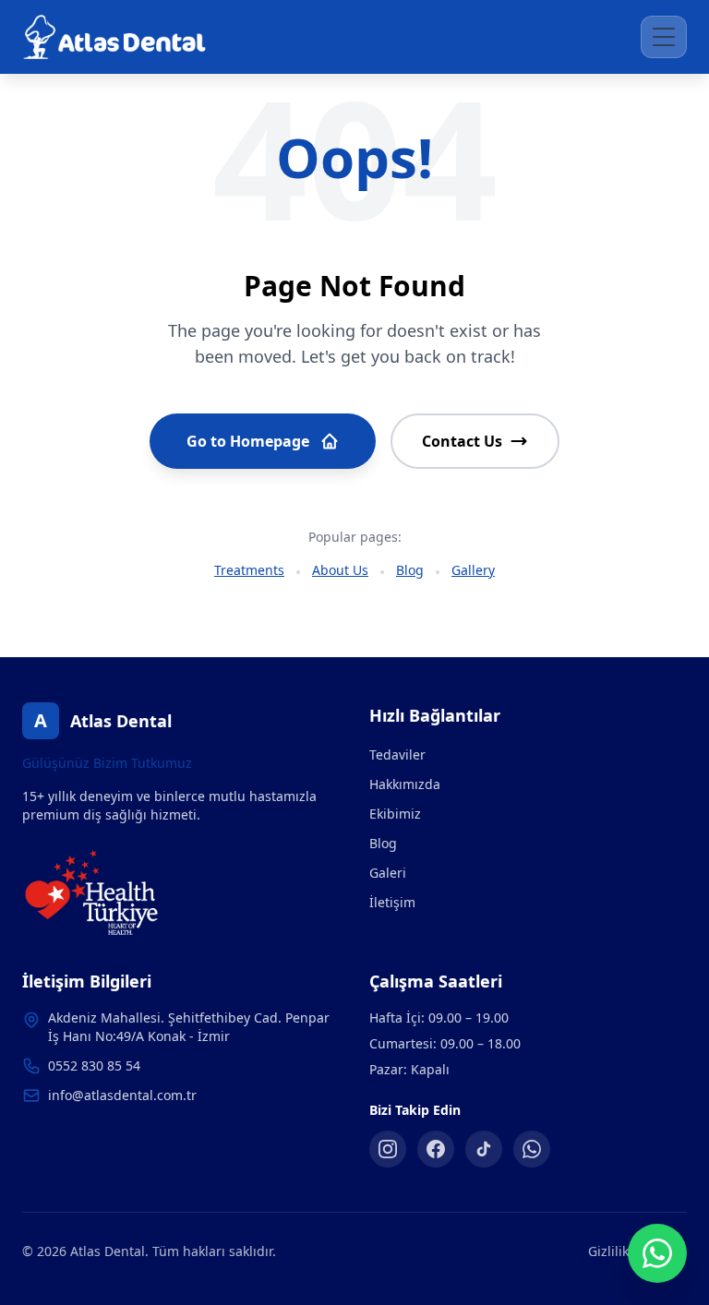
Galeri (387, 872)
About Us (340, 570)
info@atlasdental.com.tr (122, 1095)
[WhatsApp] (531, 1149)
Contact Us (462, 441)
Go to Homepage (247, 441)
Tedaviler (397, 754)
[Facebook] (435, 1149)
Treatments (249, 570)
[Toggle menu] (664, 37)
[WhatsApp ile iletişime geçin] (657, 1253)
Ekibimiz (395, 813)
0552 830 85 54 (94, 1065)
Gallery (473, 570)
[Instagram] (387, 1149)
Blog (410, 570)
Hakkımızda (404, 784)
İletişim (392, 902)
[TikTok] (483, 1149)
